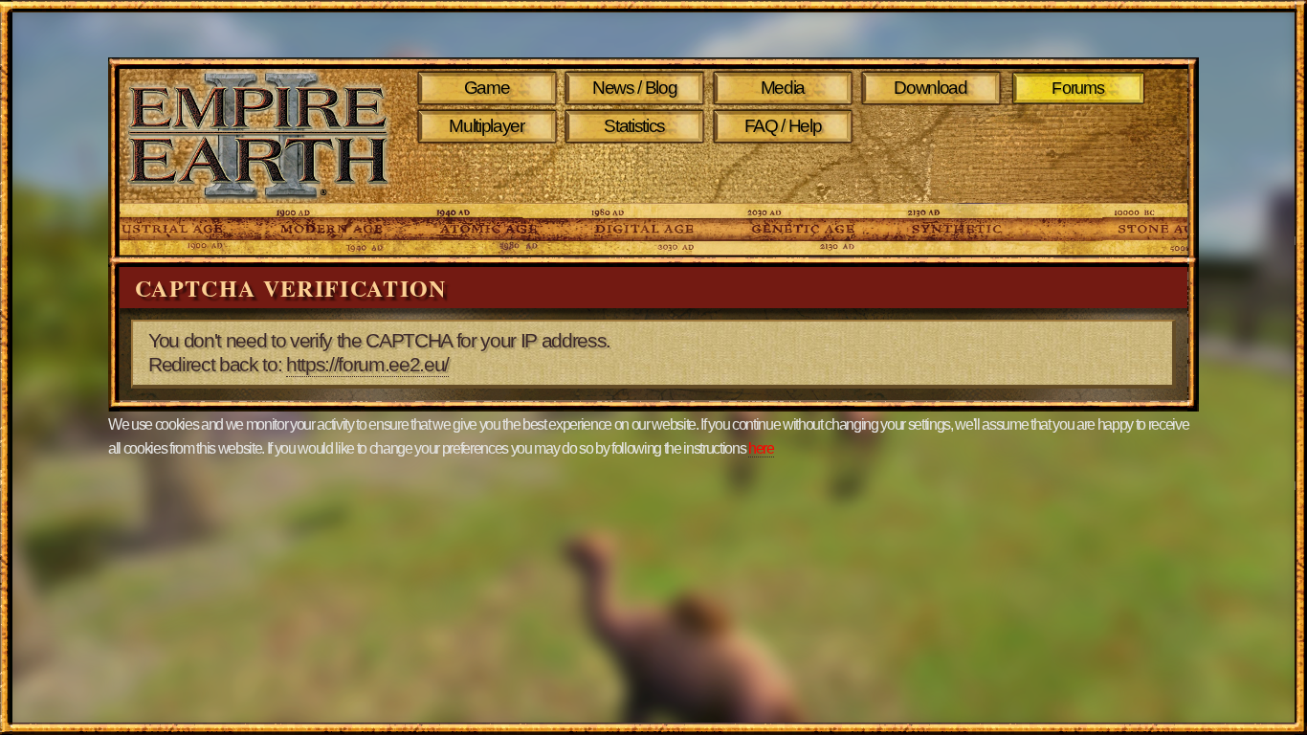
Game (487, 88)
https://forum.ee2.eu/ (367, 364)
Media (783, 88)
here (761, 448)
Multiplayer (486, 126)
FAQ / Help (783, 126)
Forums (1078, 88)
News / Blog (634, 88)
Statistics (634, 126)
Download (930, 88)
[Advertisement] (786, 174)
